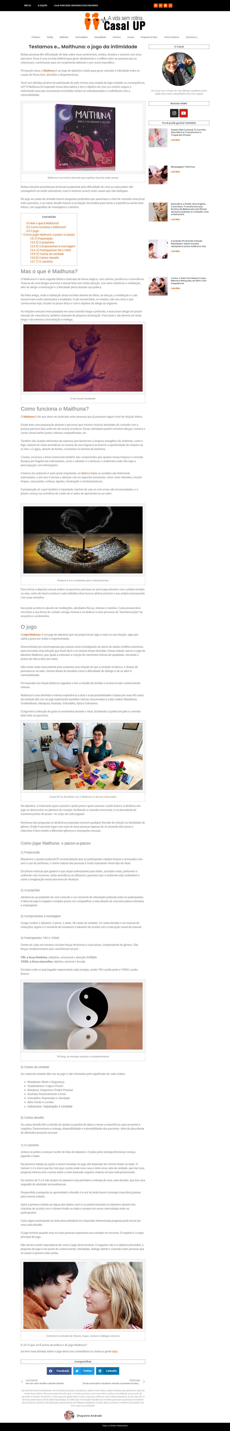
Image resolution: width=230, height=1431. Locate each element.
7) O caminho (41, 261)
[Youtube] (165, 6)
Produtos (36, 37)
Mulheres (64, 37)
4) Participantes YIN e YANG (50, 250)
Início (27, 5)
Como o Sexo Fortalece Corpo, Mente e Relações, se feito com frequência (189, 281)
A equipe (42, 5)
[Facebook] (156, 6)
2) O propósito (42, 242)
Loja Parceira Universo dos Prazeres (76, 5)
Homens (117, 37)
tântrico (85, 473)
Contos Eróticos (171, 37)
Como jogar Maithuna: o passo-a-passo (49, 234)
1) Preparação (41, 238)
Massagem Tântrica (183, 166)
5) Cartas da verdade (47, 254)
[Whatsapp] (170, 6)
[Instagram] (161, 6)
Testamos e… (192, 37)
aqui (114, 1351)
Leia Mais (175, 140)
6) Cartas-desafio (44, 258)
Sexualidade (100, 37)
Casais (130, 37)
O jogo (32, 231)
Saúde (50, 37)
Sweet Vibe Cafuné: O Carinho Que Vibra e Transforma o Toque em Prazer (188, 132)
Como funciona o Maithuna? (46, 227)
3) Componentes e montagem (52, 246)
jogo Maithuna (32, 634)
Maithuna (49, 70)
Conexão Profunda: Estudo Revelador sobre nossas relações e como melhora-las (188, 243)
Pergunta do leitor (149, 37)
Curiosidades (81, 37)
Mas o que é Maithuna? (42, 223)
